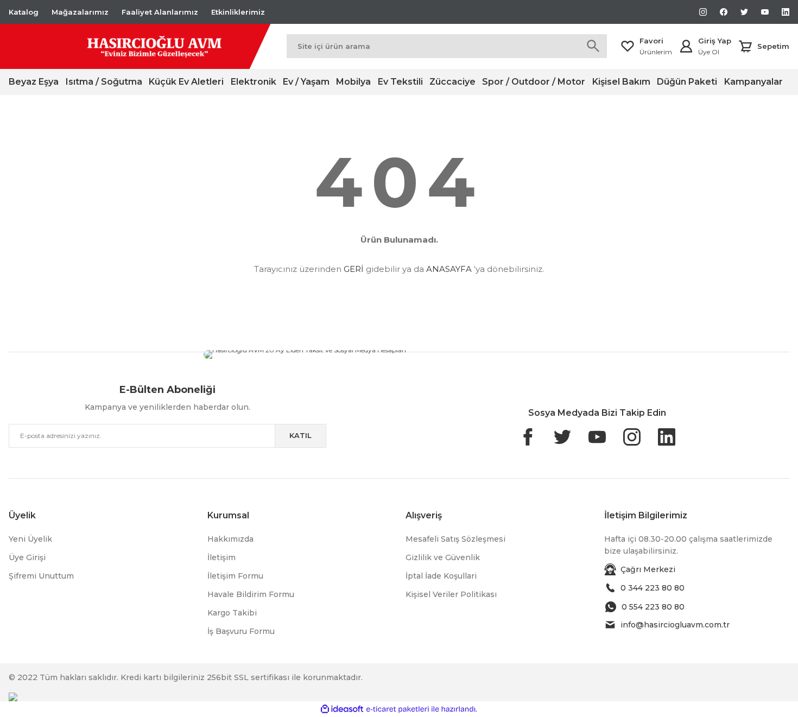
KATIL (300, 435)
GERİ (354, 269)
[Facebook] (532, 352)
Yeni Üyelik (30, 539)
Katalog (24, 12)
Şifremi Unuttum (41, 576)
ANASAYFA (449, 269)
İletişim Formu (235, 576)
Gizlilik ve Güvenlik (443, 557)
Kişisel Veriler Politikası (451, 594)
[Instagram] (533, 354)
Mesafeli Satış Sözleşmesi (455, 539)
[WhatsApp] (459, 352)
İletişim (221, 557)
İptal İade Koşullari (441, 576)
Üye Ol (708, 52)
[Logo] (123, 46)
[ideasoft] (342, 709)
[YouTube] (430, 354)
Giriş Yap (714, 40)
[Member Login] (686, 46)
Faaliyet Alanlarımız (160, 12)
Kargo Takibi (232, 613)
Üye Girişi (27, 557)
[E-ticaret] (397, 709)
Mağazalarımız (80, 12)
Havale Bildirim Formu (250, 594)
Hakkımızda (230, 539)
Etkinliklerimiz (238, 12)
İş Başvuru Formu (241, 631)
